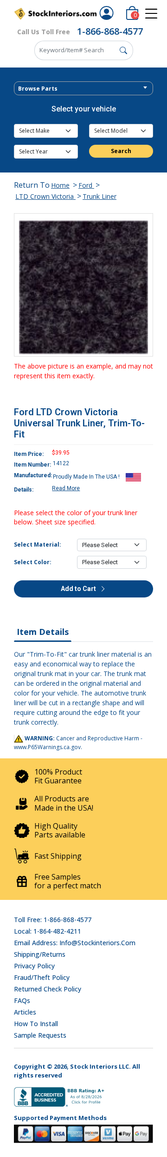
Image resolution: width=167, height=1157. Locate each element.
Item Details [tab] (43, 631)
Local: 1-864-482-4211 (47, 931)
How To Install (36, 1023)
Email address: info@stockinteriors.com (74, 942)
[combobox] (83, 88)
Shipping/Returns (39, 954)
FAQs (22, 1000)
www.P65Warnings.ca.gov (47, 747)
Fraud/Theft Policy (42, 977)
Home (60, 185)
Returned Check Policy (47, 989)
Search (121, 151)
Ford (86, 185)
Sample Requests (40, 1035)
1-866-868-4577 (110, 31)
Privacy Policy (34, 965)
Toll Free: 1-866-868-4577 (52, 919)
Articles (25, 1012)
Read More (66, 488)
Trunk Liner (99, 196)
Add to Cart (79, 588)
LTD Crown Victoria (45, 196)
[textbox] (83, 88)
